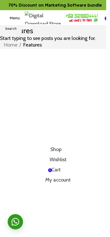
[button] (15, 221)
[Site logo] (43, 17)
